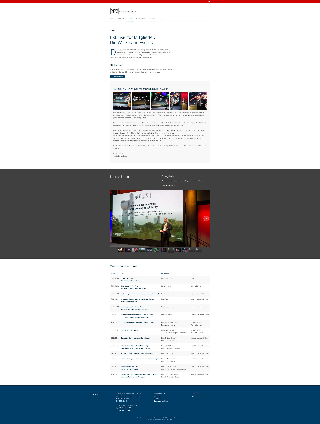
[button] (161, 18)
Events (130, 19)
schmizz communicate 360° (163, 419)
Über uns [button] (121, 19)
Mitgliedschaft (140, 19)
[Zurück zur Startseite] (124, 11)
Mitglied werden (119, 76)
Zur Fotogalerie (170, 185)
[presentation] (120, 250)
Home (112, 19)
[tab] (121, 250)
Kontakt (152, 19)
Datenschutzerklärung (161, 401)
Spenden (157, 396)
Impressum (158, 398)
